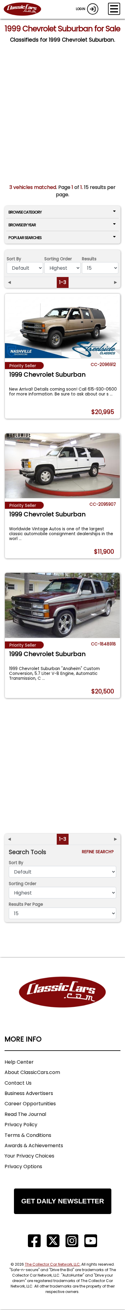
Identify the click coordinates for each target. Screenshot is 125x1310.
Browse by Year (22, 224)
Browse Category (25, 212)
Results (89, 259)
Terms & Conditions (28, 1135)
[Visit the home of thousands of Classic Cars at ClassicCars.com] (26, 9)
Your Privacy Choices (29, 1155)
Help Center (19, 1062)
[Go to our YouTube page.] (90, 1240)
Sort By (14, 259)
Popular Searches (25, 237)
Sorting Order (58, 259)
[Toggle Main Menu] (114, 9)
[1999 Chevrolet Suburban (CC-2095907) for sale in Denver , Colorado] (62, 465)
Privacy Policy (21, 1124)
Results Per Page (26, 904)
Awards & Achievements (34, 1145)
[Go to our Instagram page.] (72, 1240)
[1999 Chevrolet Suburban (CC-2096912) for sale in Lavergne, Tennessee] (62, 326)
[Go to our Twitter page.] (53, 1240)
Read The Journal (25, 1114)
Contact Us (18, 1082)
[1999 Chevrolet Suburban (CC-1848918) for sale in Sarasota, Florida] (62, 605)
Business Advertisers (29, 1093)
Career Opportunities (30, 1103)
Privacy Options (23, 1166)
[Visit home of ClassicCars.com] (62, 1001)
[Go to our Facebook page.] (34, 1240)
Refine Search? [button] (99, 852)
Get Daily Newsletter (62, 1201)
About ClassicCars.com (32, 1072)
